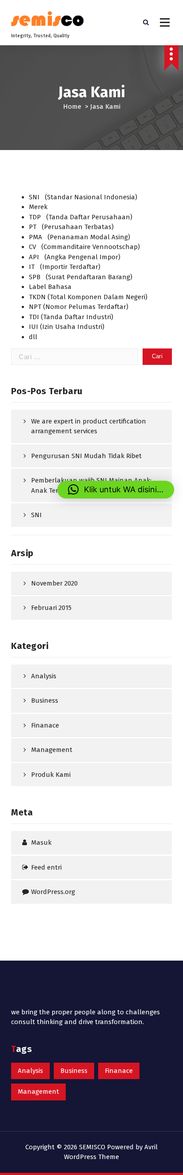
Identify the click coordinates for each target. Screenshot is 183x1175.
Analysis (43, 676)
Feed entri (46, 867)
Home (72, 107)
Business (44, 700)
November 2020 (54, 583)
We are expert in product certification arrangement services (88, 426)
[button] (115, 489)
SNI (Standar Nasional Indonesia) (83, 197)
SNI (36, 515)
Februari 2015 (51, 608)
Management (51, 750)
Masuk (41, 843)
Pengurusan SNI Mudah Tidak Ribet (86, 456)
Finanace (45, 725)
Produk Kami (51, 775)
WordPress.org (53, 892)
